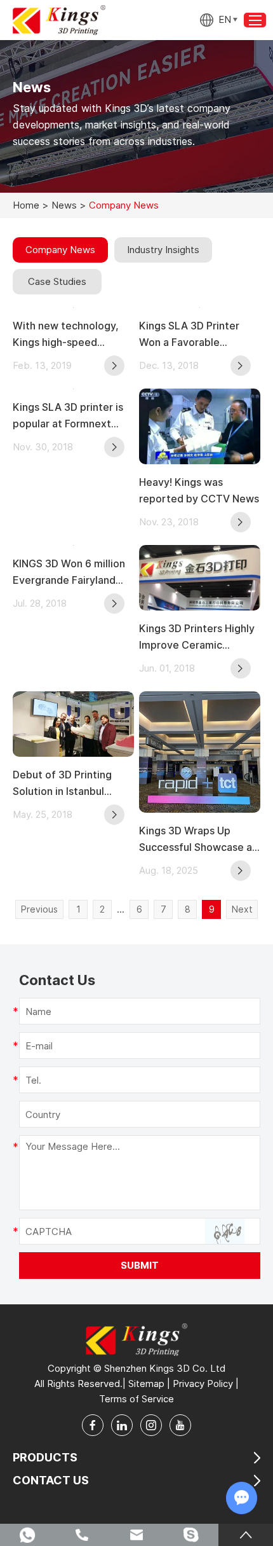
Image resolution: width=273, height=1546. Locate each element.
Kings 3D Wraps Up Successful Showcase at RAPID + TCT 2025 (197, 839)
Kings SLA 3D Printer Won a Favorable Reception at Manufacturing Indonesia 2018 (198, 334)
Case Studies (57, 281)
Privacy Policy (203, 1383)
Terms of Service (136, 1399)
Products (45, 1457)
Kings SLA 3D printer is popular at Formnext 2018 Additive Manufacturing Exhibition (73, 416)
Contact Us (51, 1480)
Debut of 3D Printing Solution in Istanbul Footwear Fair (62, 783)
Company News (60, 250)
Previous (39, 909)
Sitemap (146, 1383)
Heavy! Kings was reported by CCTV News (199, 490)
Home (26, 205)
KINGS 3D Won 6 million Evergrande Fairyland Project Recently (69, 572)
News (64, 205)
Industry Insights (163, 250)
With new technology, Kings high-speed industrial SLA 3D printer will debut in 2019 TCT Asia (72, 334)
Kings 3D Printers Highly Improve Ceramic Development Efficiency (198, 637)
